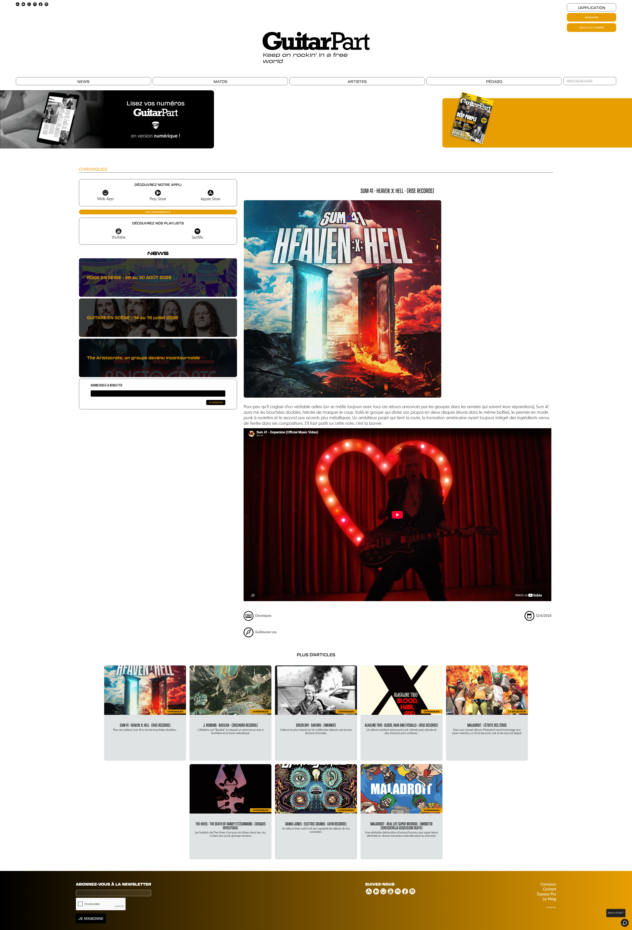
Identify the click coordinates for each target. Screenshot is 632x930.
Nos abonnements (158, 212)
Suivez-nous (380, 884)
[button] (215, 118)
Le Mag (549, 899)
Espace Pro (546, 894)
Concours (548, 885)
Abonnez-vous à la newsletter (106, 385)
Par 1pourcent (551, 907)
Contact (549, 890)
